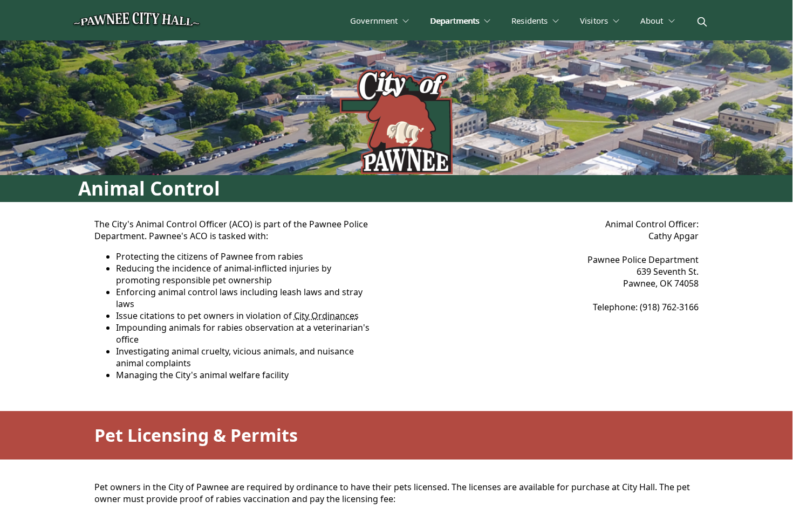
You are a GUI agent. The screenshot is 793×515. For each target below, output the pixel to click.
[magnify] (702, 21)
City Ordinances (326, 316)
